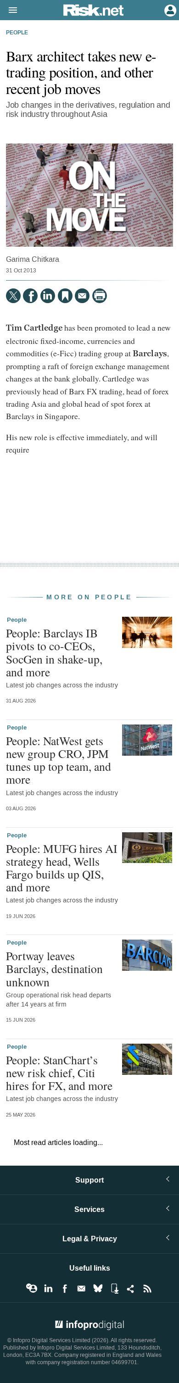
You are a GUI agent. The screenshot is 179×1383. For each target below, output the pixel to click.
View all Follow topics (31, 1288)
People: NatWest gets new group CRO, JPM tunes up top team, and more (58, 760)
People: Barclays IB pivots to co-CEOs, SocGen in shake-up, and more (54, 652)
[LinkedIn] (47, 295)
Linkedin (48, 1288)
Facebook (64, 1288)
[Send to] (82, 295)
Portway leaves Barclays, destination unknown (54, 968)
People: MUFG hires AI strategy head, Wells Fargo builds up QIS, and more (61, 868)
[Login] (169, 9)
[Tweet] (13, 295)
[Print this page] (99, 295)
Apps (114, 1288)
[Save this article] (65, 295)
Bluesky (97, 1288)
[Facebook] (30, 295)
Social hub (130, 1288)
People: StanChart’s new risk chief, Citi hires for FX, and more (59, 1072)
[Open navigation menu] (8, 10)
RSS (147, 1288)
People (17, 33)
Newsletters (81, 1288)
